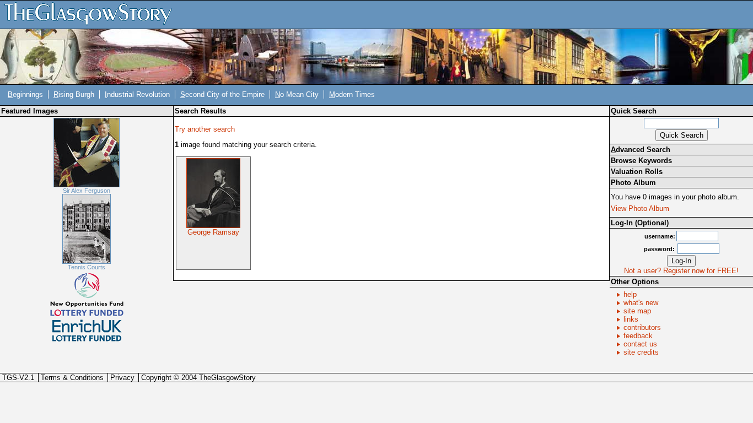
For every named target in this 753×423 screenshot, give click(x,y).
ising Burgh (73, 94)
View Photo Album (640, 208)
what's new (640, 303)
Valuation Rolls (637, 171)
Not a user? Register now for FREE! (681, 271)
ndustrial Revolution (137, 94)
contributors (642, 327)
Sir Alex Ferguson (86, 190)
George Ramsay (213, 232)
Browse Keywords (641, 160)
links (630, 319)
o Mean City (297, 94)
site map (637, 311)
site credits (641, 352)
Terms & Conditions (72, 377)
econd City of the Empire (222, 94)
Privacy (122, 377)
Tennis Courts (86, 267)
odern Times (352, 94)
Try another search (205, 129)
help (630, 294)
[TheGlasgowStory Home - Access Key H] (92, 14)
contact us (640, 344)
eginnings (25, 94)
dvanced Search (640, 149)
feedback (638, 336)
